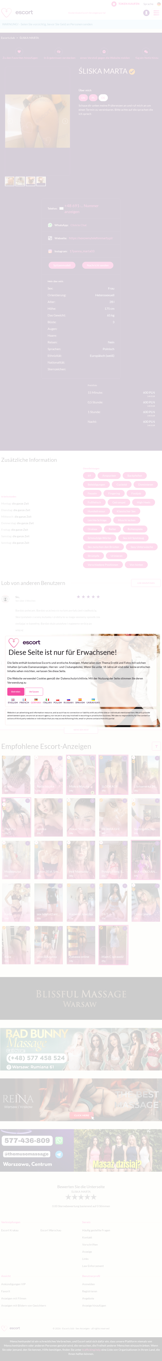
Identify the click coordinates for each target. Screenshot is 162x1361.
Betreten (15, 691)
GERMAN (36, 702)
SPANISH (80, 702)
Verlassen (34, 691)
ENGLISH (13, 702)
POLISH (58, 702)
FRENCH (24, 702)
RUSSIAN (68, 702)
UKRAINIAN (93, 702)
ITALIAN (47, 702)
